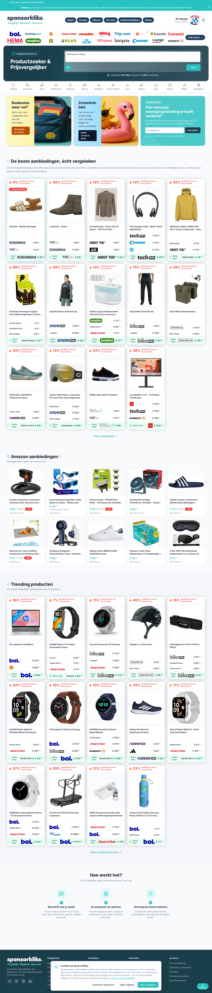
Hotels (70, 20)
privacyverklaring (177, 136)
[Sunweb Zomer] (176, 34)
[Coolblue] (51, 34)
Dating (148, 20)
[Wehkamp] (140, 34)
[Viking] (104, 34)
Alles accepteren (148, 984)
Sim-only (110, 20)
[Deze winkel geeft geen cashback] (147, 32)
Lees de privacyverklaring (122, 978)
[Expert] (176, 41)
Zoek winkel (194, 37)
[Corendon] (86, 34)
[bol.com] (15, 34)
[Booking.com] (33, 34)
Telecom (96, 20)
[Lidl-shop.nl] (51, 41)
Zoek (193, 67)
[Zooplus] (33, 41)
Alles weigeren (127, 984)
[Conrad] (140, 41)
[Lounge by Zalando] (158, 41)
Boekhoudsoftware (130, 20)
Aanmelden (192, 130)
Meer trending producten (104, 852)
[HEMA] (15, 41)
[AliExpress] (104, 41)
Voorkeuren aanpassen (103, 984)
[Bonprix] (122, 41)
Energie (83, 20)
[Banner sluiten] (209, 8)
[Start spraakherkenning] (68, 67)
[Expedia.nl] (158, 34)
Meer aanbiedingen (104, 436)
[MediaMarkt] (68, 34)
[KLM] (86, 41)
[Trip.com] (122, 34)
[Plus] (68, 41)
